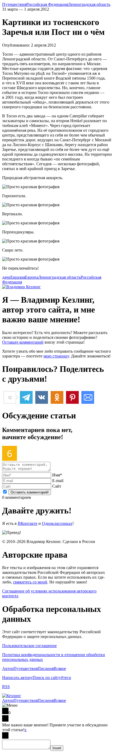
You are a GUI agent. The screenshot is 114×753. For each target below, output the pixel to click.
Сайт (56, 486)
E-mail (57, 480)
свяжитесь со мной (30, 582)
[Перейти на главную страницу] (11, 695)
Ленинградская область (89, 4)
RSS (6, 686)
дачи (6, 277)
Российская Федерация (47, 4)
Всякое (60, 668)
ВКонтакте (27, 523)
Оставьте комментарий (22, 342)
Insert (56, 748)
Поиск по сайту (47, 677)
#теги (66, 677)
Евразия (17, 277)
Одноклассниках (57, 523)
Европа (31, 277)
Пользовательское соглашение (29, 645)
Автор (8, 668)
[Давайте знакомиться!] (21, 287)
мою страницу (56, 356)
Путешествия (14, 4)
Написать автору (17, 677)
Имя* (57, 475)
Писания (46, 668)
